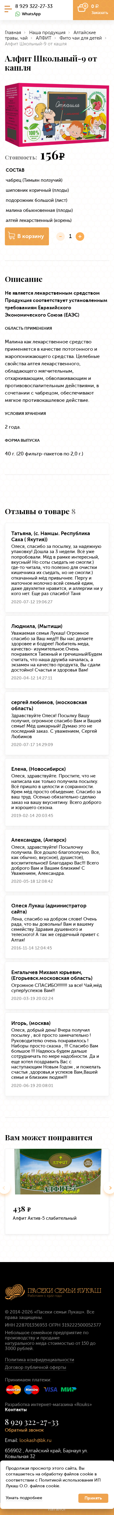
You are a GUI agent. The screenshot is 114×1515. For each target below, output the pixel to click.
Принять (93, 1498)
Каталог (57, 1509)
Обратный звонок (24, 1430)
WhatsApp (31, 14)
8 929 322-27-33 (34, 6)
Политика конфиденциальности (39, 1359)
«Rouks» (83, 1404)
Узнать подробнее (24, 1498)
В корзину (30, 236)
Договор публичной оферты (35, 1367)
